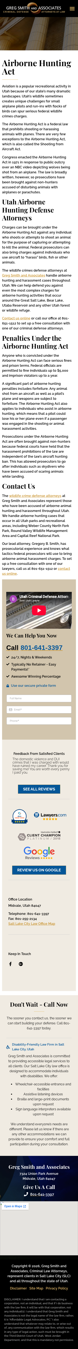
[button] (72, 8)
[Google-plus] (21, 964)
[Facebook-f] (10, 964)
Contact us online (16, 318)
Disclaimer (18, 1288)
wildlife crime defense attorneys (35, 496)
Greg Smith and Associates (23, 275)
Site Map (36, 1288)
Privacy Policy (57, 1288)
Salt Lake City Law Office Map (31, 924)
